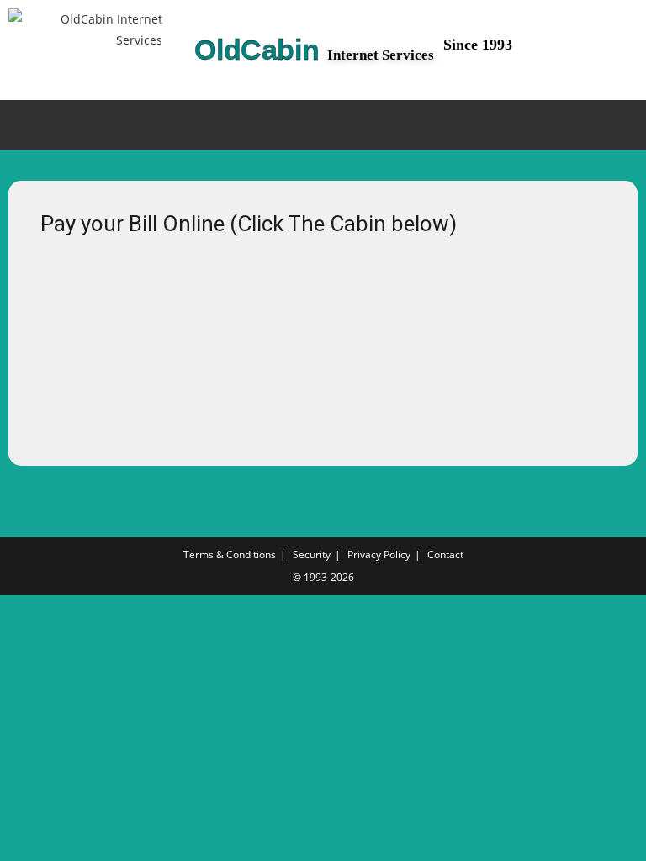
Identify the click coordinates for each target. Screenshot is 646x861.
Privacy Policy (378, 554)
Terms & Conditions (229, 554)
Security (312, 554)
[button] (323, 124)
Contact (445, 554)
